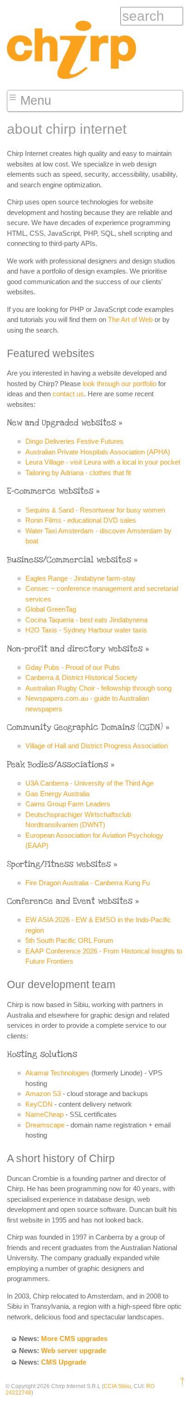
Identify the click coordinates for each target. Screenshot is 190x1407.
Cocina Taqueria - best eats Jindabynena (86, 620)
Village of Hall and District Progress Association (96, 746)
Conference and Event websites (69, 901)
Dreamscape (45, 1125)
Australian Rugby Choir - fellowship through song (98, 688)
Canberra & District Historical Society (81, 677)
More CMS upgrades (74, 1338)
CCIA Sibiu (117, 1386)
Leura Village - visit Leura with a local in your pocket (102, 462)
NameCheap (44, 1114)
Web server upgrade (73, 1350)
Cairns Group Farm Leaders (67, 804)
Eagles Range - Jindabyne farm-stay (80, 578)
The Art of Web (130, 319)
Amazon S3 (43, 1093)
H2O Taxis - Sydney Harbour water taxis (86, 630)
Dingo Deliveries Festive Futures (74, 441)
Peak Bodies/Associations (57, 764)
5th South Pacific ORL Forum (69, 940)
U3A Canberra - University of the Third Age (89, 783)
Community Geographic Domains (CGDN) (85, 727)
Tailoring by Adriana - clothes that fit (78, 473)
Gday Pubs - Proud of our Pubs (72, 667)
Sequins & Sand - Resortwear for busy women (95, 510)
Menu (35, 100)
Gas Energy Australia (57, 794)
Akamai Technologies (57, 1073)
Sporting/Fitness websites (59, 864)
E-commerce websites (50, 491)
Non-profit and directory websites (74, 649)
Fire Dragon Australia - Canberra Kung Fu (87, 883)
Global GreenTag (50, 609)
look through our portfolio (119, 384)
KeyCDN (39, 1104)
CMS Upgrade (63, 1362)
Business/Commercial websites (69, 559)
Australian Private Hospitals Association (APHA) (97, 452)
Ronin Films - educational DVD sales (80, 520)
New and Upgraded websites (61, 422)
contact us (68, 394)
